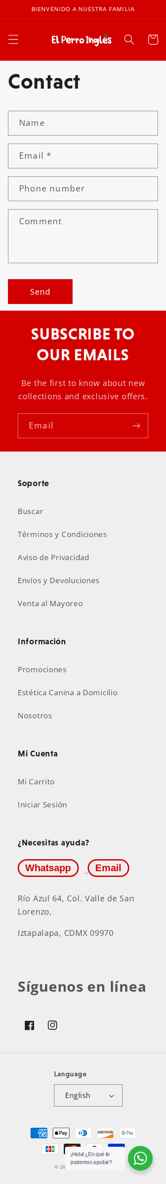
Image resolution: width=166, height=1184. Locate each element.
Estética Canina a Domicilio (67, 692)
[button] (13, 39)
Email (108, 867)
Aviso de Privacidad (53, 557)
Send (40, 291)
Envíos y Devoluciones (59, 580)
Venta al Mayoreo (50, 603)
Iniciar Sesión (42, 804)
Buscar (30, 511)
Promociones (42, 669)
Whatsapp (48, 867)
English (77, 1095)
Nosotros (35, 715)
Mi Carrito (36, 781)
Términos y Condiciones (62, 534)
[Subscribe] (136, 425)
